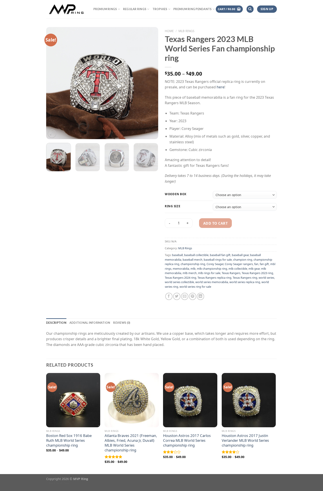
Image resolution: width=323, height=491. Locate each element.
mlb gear (254, 269)
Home (169, 31)
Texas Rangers (231, 273)
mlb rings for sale (209, 273)
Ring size (172, 206)
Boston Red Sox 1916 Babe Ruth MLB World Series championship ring (69, 440)
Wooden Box (176, 194)
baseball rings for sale (218, 260)
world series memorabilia (211, 282)
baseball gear (240, 255)
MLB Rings (186, 31)
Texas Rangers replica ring (214, 278)
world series (266, 278)
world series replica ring (244, 282)
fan (256, 264)
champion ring (242, 260)
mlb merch (190, 273)
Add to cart (215, 223)
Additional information (89, 322)
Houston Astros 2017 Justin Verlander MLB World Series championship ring (245, 440)
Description (56, 322)
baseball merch (192, 260)
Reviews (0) (121, 322)
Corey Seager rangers (239, 264)
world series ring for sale (195, 287)
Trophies (159, 9)
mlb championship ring (212, 269)
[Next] (150, 83)
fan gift (264, 264)
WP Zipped (65, 483)
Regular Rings (134, 9)
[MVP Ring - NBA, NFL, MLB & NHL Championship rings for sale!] (66, 9)
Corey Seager (215, 264)
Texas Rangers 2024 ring (180, 278)
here (220, 87)
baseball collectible (196, 255)
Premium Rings (105, 9)
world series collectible (179, 282)
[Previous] (54, 83)
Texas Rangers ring (245, 278)
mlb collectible (238, 269)
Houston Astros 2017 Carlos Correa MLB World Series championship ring (187, 440)
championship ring (193, 264)
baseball (177, 255)
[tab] (56, 322)
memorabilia (181, 269)
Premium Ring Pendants (192, 9)
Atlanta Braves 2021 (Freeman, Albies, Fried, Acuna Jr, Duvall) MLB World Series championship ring (131, 442)
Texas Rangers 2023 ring (257, 273)
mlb (193, 269)
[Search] (250, 9)
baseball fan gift (220, 255)
